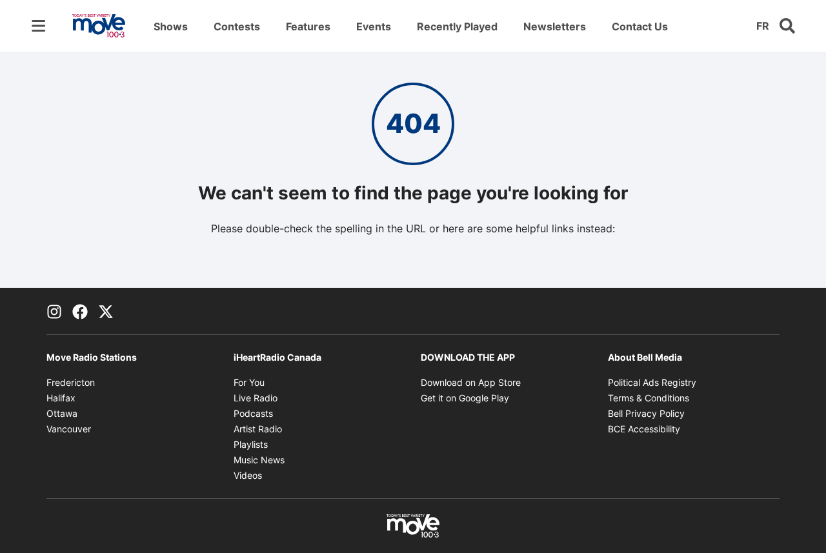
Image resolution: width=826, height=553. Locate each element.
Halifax (61, 397)
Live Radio (255, 397)
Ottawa (61, 413)
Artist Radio (258, 428)
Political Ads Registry (652, 382)
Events (373, 26)
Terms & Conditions (648, 397)
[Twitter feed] (106, 311)
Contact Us (640, 26)
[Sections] (39, 26)
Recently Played (457, 26)
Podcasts (253, 413)
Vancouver (68, 428)
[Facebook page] (80, 311)
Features (308, 26)
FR (762, 25)
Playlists (251, 444)
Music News (259, 459)
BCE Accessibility (644, 428)
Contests (237, 26)
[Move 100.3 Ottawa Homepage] (98, 25)
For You (249, 382)
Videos (248, 475)
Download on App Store (471, 382)
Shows (171, 26)
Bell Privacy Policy (646, 413)
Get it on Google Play (465, 397)
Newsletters (554, 26)
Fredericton (70, 382)
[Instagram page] (54, 311)
